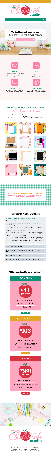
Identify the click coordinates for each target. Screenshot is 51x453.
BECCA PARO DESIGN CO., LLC (25, 447)
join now (25, 312)
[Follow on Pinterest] (42, 19)
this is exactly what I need (25, 40)
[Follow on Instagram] (44, 19)
